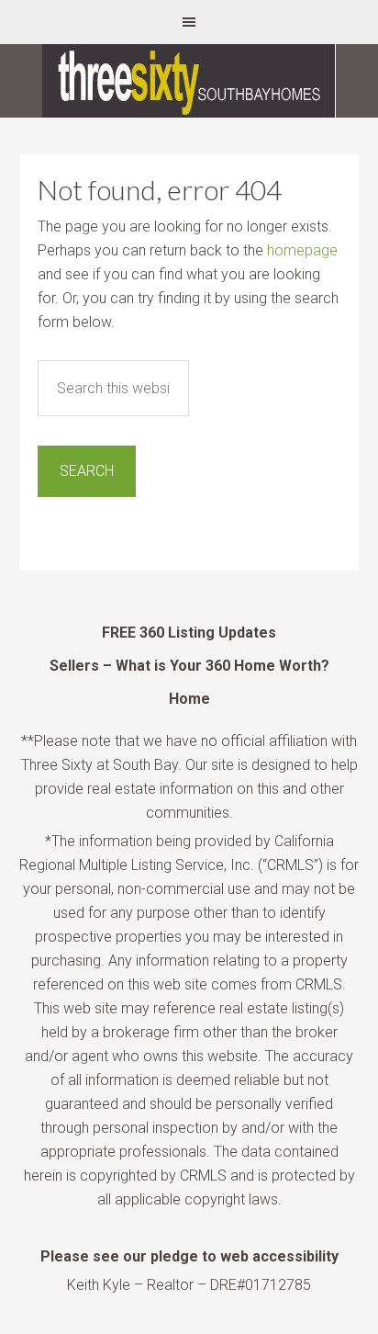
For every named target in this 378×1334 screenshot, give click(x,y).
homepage (302, 250)
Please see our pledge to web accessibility (189, 1256)
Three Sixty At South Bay (189, 81)
